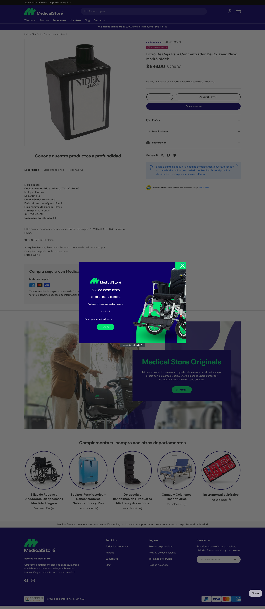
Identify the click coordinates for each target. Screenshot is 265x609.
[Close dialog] (182, 265)
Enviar (105, 327)
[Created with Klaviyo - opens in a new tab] (132, 345)
